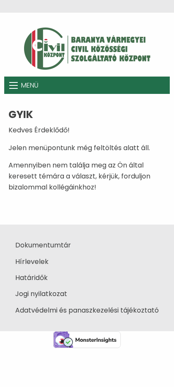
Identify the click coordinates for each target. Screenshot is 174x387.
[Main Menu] (13, 85)
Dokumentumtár (43, 245)
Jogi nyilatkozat (41, 294)
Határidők (31, 278)
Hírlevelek (32, 261)
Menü (29, 85)
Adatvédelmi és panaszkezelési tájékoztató (87, 310)
